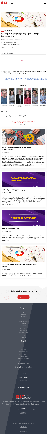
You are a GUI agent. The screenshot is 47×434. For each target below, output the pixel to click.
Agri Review (23, 344)
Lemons (25, 431)
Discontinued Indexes (23, 356)
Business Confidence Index (23, 345)
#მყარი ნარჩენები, (42, 79)
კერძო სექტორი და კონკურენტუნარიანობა (11, 44)
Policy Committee (23, 330)
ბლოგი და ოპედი (23, 387)
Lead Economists (23, 316)
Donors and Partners (23, 332)
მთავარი (3, 39)
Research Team (23, 318)
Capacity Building (23, 371)
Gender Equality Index (23, 351)
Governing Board (23, 328)
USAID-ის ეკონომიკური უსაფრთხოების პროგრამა (13, 116)
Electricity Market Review (23, 360)
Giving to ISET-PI (23, 334)
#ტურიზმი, (24, 78)
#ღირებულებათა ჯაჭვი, (18, 79)
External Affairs (23, 325)
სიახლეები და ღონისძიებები (23, 367)
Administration (23, 323)
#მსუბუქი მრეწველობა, (37, 79)
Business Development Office (23, 321)
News (23, 370)
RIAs (23, 383)
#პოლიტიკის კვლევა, (7, 79)
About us (23, 311)
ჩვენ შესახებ (23, 308)
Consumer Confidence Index (23, 347)
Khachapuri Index (23, 352)
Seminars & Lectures (23, 373)
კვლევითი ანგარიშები (20, 39)
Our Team (23, 312)
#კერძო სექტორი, (13, 79)
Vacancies (23, 335)
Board (23, 326)
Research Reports (23, 380)
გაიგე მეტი (23, 426)
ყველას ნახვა (22, 124)
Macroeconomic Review (23, 354)
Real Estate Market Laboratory (23, 363)
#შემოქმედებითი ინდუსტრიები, (30, 79)
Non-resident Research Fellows (23, 319)
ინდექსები (23, 341)
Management (23, 314)
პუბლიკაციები (9, 39)
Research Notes (23, 381)
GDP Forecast (23, 349)
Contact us (23, 337)
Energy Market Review (23, 361)
